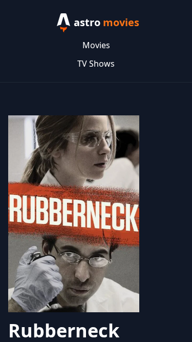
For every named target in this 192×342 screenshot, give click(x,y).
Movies (96, 45)
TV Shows (96, 63)
